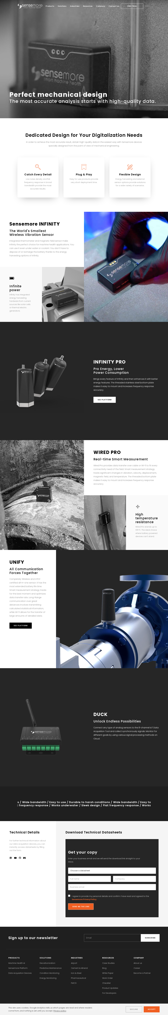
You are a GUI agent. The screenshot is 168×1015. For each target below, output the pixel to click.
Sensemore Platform (18, 968)
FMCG (74, 983)
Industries (74, 6)
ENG (147, 6)
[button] (10, 858)
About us (138, 963)
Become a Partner (142, 973)
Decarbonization (47, 963)
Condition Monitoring (49, 973)
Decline (134, 1009)
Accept (152, 1009)
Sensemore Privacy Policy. (84, 899)
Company (100, 6)
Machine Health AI (16, 963)
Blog (104, 968)
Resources (88, 6)
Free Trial (132, 6)
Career (137, 968)
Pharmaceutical (78, 978)
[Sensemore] (30, 6)
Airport (74, 963)
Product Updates (110, 988)
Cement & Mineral (79, 968)
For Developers (109, 993)
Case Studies (108, 963)
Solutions (62, 6)
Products (50, 6)
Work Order (107, 978)
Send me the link (80, 906)
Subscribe (150, 938)
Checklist (106, 983)
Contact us (114, 6)
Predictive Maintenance (51, 968)
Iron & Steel (76, 973)
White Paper (107, 973)
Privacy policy (59, 1010)
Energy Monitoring (48, 978)
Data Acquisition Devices (20, 973)
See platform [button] (105, 400)
